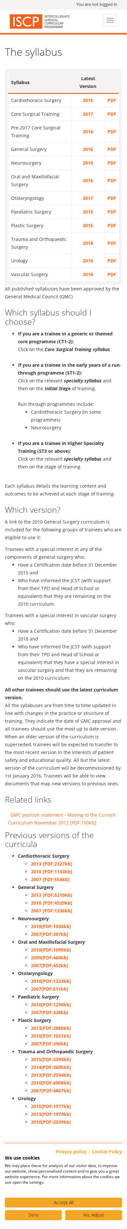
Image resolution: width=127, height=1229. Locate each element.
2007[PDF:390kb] (49, 1044)
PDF (111, 100)
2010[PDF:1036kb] (51, 926)
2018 (88, 243)
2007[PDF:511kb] (49, 989)
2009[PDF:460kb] (49, 958)
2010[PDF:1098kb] (51, 950)
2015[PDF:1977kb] (51, 1106)
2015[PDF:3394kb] (51, 1059)
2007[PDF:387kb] (49, 934)
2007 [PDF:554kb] (50, 879)
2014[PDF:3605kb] (51, 1067)
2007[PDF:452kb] (49, 965)
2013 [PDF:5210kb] (51, 895)
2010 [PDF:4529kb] (51, 903)
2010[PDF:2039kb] (51, 1122)
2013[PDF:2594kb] (51, 1075)
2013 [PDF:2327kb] (51, 864)
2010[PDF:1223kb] (51, 981)
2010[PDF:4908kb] (51, 1083)
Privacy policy (71, 1151)
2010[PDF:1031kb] (51, 1036)
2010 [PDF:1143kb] (51, 871)
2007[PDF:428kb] (49, 1012)
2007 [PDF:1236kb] (51, 911)
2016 (88, 131)
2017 (88, 114)
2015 (88, 100)
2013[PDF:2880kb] (51, 1028)
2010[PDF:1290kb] (51, 1004)
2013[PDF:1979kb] (51, 1114)
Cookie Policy (107, 1151)
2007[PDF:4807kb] (51, 1091)
